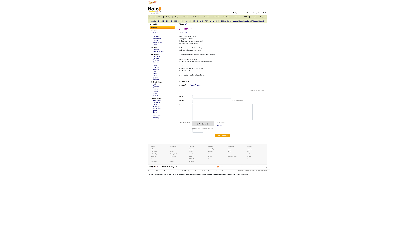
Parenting (156, 86)
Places (155, 75)
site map (226, 17)
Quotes (155, 112)
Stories (155, 114)
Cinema (155, 64)
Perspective (156, 88)
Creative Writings (156, 98)
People (155, 73)
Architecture (156, 56)
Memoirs (155, 110)
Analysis (155, 33)
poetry (168, 17)
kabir (159, 17)
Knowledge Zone (245, 21)
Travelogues (157, 116)
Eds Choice (227, 21)
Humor (155, 104)
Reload (219, 125)
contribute (196, 17)
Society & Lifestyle (157, 82)
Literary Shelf (157, 108)
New (152, 21)
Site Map (264, 167)
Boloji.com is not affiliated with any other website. (250, 13)
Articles (235, 21)
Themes (255, 21)
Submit (261, 21)
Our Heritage (155, 54)
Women (155, 95)
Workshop (156, 118)
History (155, 71)
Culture (155, 66)
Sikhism (155, 77)
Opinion (155, 40)
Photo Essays (157, 42)
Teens (155, 93)
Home (242, 167)
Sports (155, 44)
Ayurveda (156, 60)
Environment (157, 38)
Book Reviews (157, 100)
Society (155, 92)
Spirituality (156, 79)
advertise (237, 17)
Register (263, 17)
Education (156, 37)
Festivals (156, 67)
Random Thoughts (158, 51)
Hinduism (156, 69)
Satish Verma (186, 33)
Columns (154, 47)
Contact (216, 17)
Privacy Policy (249, 167)
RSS (245, 17)
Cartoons (156, 35)
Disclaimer (258, 167)
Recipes (155, 90)
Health (155, 84)
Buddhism (156, 62)
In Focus (154, 31)
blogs (177, 17)
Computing (156, 102)
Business (156, 49)
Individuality (156, 106)
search (206, 17)
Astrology (156, 58)
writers (185, 17)
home (151, 17)
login (254, 17)
